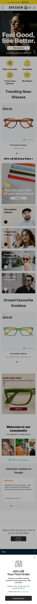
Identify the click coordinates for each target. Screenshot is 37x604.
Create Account (18, 598)
